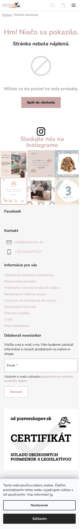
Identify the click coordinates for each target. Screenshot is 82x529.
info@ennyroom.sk (29, 242)
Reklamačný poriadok (20, 281)
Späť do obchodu (41, 102)
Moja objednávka (16, 325)
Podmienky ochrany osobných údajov (32, 287)
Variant (16, 392)
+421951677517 (28, 251)
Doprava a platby (17, 313)
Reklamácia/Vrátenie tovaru (25, 294)
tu (51, 494)
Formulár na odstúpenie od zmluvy (30, 300)
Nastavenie (39, 505)
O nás (8, 319)
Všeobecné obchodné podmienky (29, 275)
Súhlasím (39, 518)
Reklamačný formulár (20, 307)
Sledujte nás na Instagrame (42, 142)
